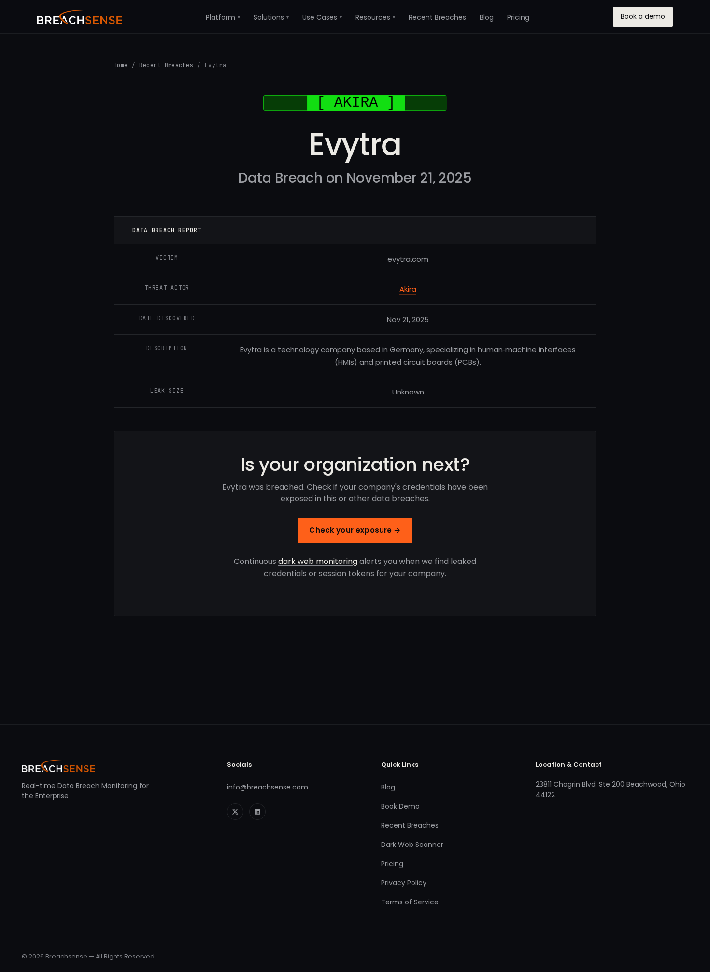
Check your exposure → (354, 530)
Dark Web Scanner (412, 844)
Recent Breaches (437, 17)
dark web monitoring (317, 561)
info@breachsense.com (267, 787)
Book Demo (400, 806)
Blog (487, 17)
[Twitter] (235, 811)
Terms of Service (410, 902)
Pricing (518, 17)
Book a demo (643, 16)
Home (121, 65)
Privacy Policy (403, 882)
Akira (407, 289)
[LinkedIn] (257, 811)
